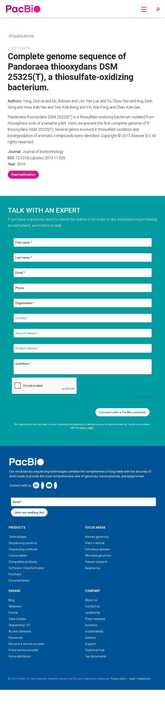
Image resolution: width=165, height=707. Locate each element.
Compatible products (23, 561)
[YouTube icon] (49, 485)
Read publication (23, 174)
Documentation (19, 580)
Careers (90, 637)
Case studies (17, 619)
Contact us (92, 606)
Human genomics (97, 536)
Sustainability (94, 631)
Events (13, 612)
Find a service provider (24, 650)
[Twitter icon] (42, 485)
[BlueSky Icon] (55, 485)
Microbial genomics (98, 555)
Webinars (15, 606)
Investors (91, 625)
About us (91, 600)
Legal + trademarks (139, 678)
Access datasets (20, 631)
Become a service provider (26, 644)
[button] (157, 9)
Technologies (18, 536)
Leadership (92, 612)
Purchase (15, 574)
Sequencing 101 (20, 625)
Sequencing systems (23, 543)
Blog (12, 600)
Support (90, 644)
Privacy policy (118, 678)
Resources (16, 637)
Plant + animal (94, 543)
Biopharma (92, 568)
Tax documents (95, 656)
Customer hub (94, 650)
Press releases (95, 619)
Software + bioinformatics (26, 568)
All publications (21, 36)
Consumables (18, 555)
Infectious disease (97, 549)
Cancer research (96, 561)
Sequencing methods (23, 549)
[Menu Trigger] (144, 9)
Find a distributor (20, 656)
